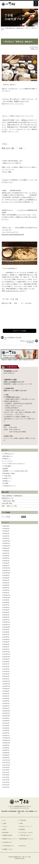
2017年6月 (6, 775)
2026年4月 (6, 533)
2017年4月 (6, 779)
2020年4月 (6, 701)
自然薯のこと (7, 481)
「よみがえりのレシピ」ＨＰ (14, 291)
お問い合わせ (22, 845)
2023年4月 (6, 612)
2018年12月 (6, 738)
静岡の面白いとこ (8, 456)
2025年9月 (6, 548)
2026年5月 (6, 531)
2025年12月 (6, 541)
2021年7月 (6, 664)
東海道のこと (7, 458)
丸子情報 (5, 483)
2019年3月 (6, 733)
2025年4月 (6, 560)
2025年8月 (6, 550)
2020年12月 (6, 681)
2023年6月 (6, 607)
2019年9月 (6, 718)
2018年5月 (6, 755)
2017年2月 (6, 784)
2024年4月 (6, 587)
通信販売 (5, 468)
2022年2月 (6, 646)
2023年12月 (6, 595)
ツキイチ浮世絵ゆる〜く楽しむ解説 (13, 338)
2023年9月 (6, 600)
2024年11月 (6, 570)
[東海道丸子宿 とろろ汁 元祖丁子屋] (8, 5)
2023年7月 (6, 605)
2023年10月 (6, 597)
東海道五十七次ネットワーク (10, 838)
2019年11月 (6, 713)
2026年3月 (6, 536)
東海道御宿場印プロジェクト (26, 838)
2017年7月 (6, 772)
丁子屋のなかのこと (9, 453)
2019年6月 (6, 725)
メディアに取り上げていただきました (14, 463)
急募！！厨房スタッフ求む (9, 506)
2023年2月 (6, 617)
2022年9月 (6, 629)
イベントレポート (8, 461)
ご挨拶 (4, 823)
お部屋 (4, 829)
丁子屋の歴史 (22, 820)
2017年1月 (6, 787)
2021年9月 (6, 659)
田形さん (25, 120)
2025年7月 (6, 553)
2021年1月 (6, 679)
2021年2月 (6, 676)
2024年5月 (6, 585)
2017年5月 (6, 777)
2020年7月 (6, 693)
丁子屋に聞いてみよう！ (25, 835)
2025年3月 (6, 563)
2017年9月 (6, 767)
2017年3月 (6, 782)
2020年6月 (6, 696)
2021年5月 (6, 669)
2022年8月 (6, 632)
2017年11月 (6, 762)
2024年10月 (6, 573)
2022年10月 (6, 627)
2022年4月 (6, 642)
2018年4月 (6, 757)
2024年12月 (6, 568)
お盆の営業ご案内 (7, 503)
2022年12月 (6, 622)
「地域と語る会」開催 (8, 501)
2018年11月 (6, 740)
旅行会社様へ (6, 832)
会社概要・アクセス (8, 849)
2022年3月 (6, 644)
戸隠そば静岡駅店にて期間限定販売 (12, 495)
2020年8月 (6, 691)
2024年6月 (6, 582)
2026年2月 (6, 538)
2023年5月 (6, 610)
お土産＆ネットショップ (25, 826)
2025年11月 (6, 543)
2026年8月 (6, 526)
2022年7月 (6, 634)
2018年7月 (6, 750)
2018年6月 (6, 752)
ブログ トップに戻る (19, 331)
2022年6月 (6, 637)
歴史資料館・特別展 (9, 473)
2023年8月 (6, 602)
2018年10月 (6, 743)
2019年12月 (6, 711)
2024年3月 (6, 590)
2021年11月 (6, 654)
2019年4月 (6, 730)
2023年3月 (6, 615)
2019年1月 (6, 735)
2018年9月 (6, 745)
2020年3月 (6, 703)
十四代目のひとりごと (9, 485)
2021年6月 (6, 666)
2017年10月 (6, 765)
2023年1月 (6, 619)
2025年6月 (6, 555)
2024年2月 (6, 592)
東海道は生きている (7, 498)
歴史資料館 (22, 829)
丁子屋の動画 (7, 466)
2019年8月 (6, 720)
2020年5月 (6, 698)
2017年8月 (6, 770)
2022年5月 (6, 639)
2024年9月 (6, 575)
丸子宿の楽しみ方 (7, 842)
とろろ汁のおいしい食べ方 (25, 832)
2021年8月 (6, 661)
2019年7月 (6, 723)
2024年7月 (6, 580)
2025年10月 (6, 546)
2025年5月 (6, 558)
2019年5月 (6, 728)
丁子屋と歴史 (7, 476)
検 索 (23, 516)
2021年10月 (6, 656)
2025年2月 (6, 565)
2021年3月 (6, 674)
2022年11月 (6, 624)
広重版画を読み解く (8, 835)
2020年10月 (6, 686)
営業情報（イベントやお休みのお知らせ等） (16, 471)
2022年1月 (6, 649)
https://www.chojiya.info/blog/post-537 (13, 234)
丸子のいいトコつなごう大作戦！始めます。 (27, 341)
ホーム (4, 820)
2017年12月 (6, 760)
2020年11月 (6, 683)
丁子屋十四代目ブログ (8, 845)
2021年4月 (6, 671)
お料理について (7, 478)
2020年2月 (6, 706)
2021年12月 (6, 651)
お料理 (21, 823)
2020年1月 (6, 708)
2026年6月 (6, 528)
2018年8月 (6, 748)
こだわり (5, 826)
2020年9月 (6, 688)
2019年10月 (6, 715)
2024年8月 (6, 578)
